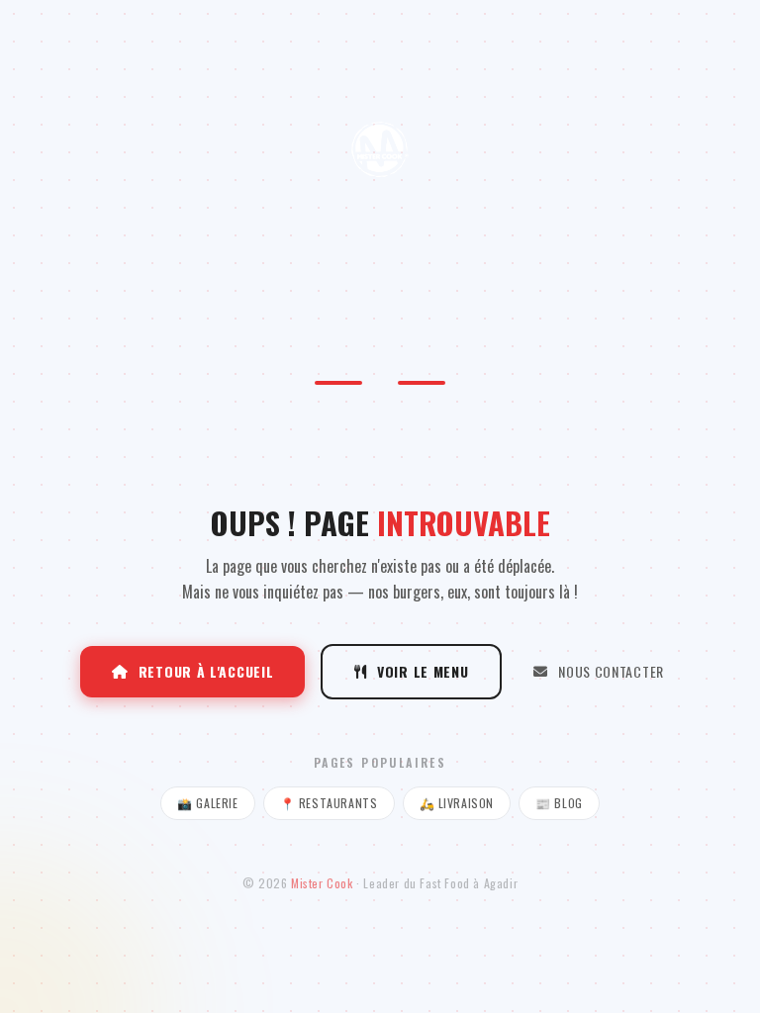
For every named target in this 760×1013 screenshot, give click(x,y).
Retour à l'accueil (206, 671)
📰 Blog (559, 802)
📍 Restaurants (329, 802)
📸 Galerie (207, 802)
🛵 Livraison (457, 802)
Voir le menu (422, 671)
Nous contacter (611, 671)
